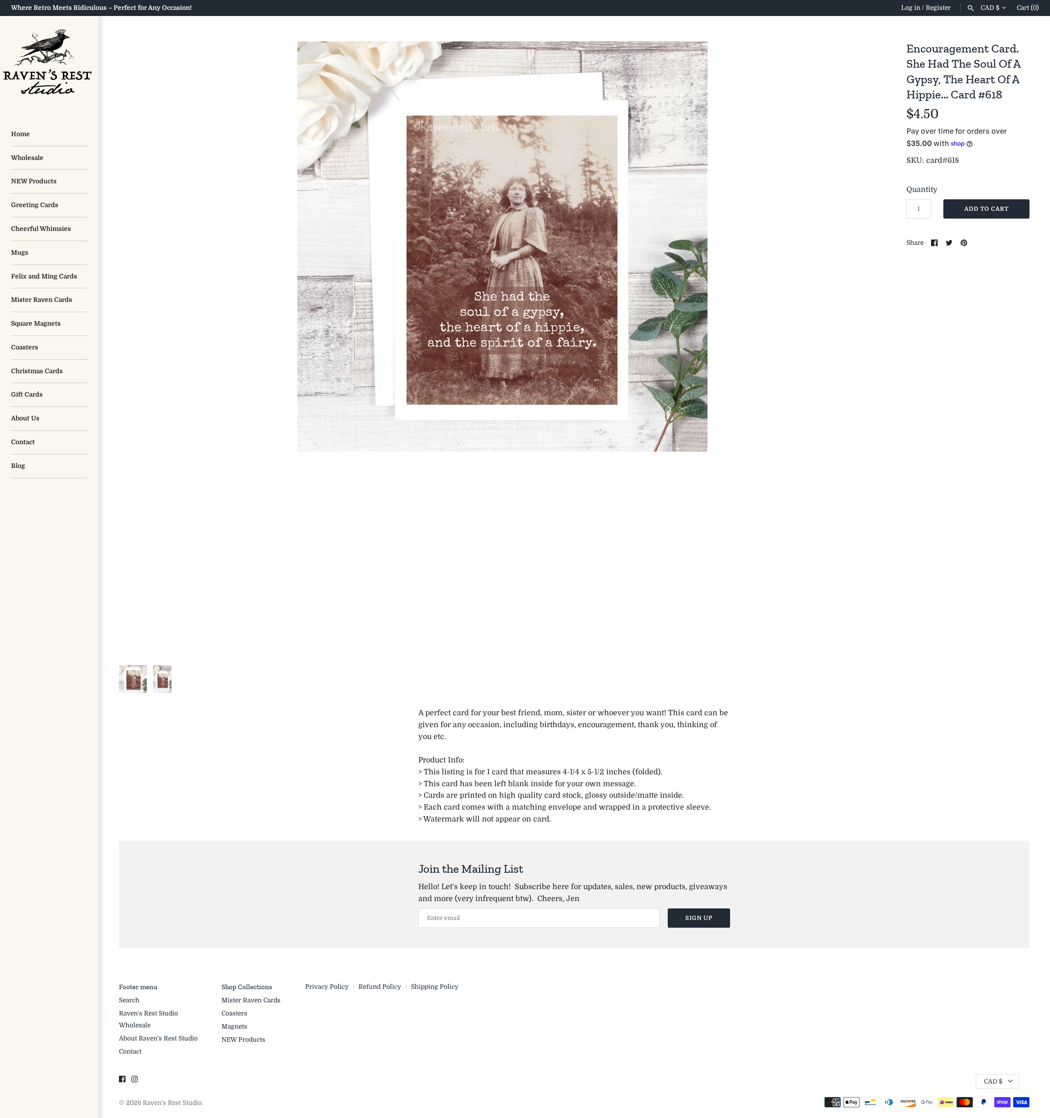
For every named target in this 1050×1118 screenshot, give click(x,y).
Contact (23, 442)
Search (129, 1000)
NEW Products (34, 181)
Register (938, 7)
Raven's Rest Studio (172, 1103)
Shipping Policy (435, 986)
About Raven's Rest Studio (158, 1038)
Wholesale (27, 158)
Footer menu (138, 987)
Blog (18, 466)
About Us (25, 418)
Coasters (24, 347)
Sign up (698, 918)
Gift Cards (27, 394)
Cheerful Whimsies (41, 229)
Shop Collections (246, 987)
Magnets (234, 1026)
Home (20, 134)
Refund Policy (379, 986)
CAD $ (990, 7)
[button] (868, 349)
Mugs (19, 252)
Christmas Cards (37, 371)
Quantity (922, 189)
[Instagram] (134, 1081)
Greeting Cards (34, 205)
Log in (910, 7)
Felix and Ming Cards (44, 276)
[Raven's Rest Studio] (49, 65)
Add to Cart (986, 208)
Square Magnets (36, 323)
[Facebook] (122, 1081)
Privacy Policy (327, 986)
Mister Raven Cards (41, 299)
